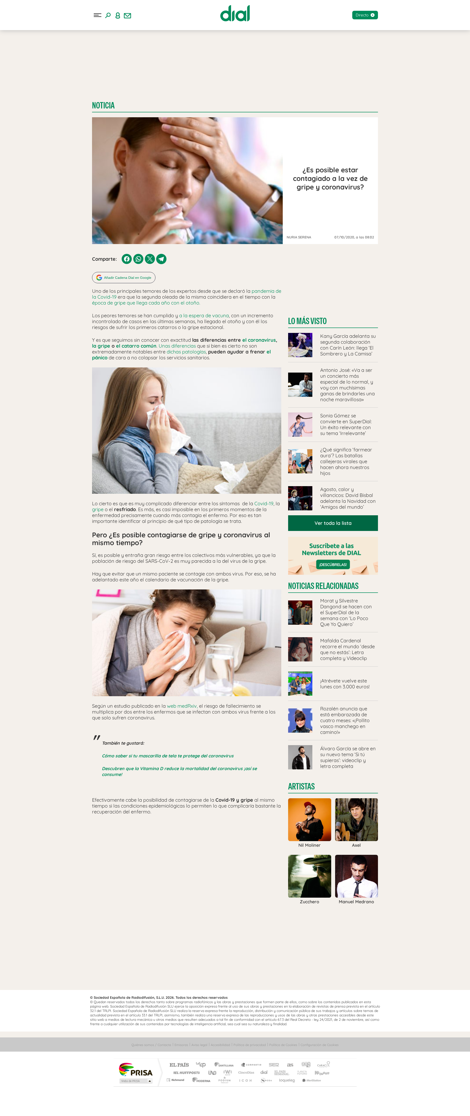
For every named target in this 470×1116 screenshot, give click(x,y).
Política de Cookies (283, 1045)
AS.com (288, 1065)
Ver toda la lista (333, 523)
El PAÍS (179, 1065)
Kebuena (318, 1072)
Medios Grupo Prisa (135, 1081)
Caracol (322, 1065)
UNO (212, 1072)
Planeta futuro (300, 1072)
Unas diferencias (177, 346)
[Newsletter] (127, 15)
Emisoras (181, 1045)
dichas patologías (186, 352)
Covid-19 (263, 503)
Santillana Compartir (251, 1065)
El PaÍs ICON (245, 1080)
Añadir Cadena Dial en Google (127, 278)
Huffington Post (185, 1072)
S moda (266, 1080)
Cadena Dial (264, 1072)
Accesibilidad (220, 1045)
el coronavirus (259, 340)
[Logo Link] (235, 13)
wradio (227, 1072)
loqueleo (287, 1080)
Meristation (311, 1080)
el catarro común (136, 346)
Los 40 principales (202, 1065)
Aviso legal (199, 1045)
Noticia (103, 105)
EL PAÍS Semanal (282, 1072)
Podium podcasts (224, 1080)
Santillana (225, 1065)
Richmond (176, 1080)
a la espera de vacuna (204, 315)
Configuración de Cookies (320, 1045)
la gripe (101, 346)
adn (304, 1065)
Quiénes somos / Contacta (151, 1045)
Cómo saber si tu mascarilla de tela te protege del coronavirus (168, 756)
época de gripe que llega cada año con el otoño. (146, 303)
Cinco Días (246, 1072)
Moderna (200, 1080)
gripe (98, 509)
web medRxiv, (182, 706)
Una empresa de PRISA (135, 1069)
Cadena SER (272, 1065)
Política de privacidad (250, 1045)
